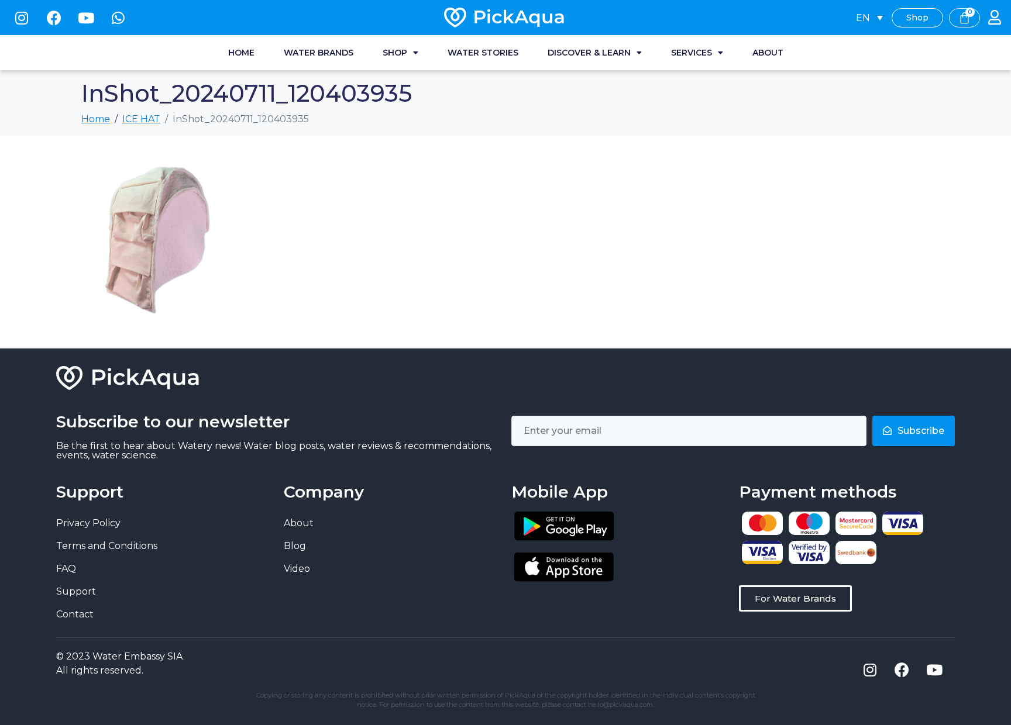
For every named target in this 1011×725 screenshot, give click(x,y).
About (767, 52)
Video (297, 568)
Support (76, 591)
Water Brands (318, 52)
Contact (75, 614)
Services (691, 52)
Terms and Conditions (106, 545)
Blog (295, 545)
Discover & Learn (589, 52)
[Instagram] (21, 17)
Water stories (483, 52)
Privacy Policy (88, 523)
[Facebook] (53, 17)
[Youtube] (86, 17)
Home (241, 52)
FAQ (66, 568)
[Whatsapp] (118, 17)
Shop (395, 52)
